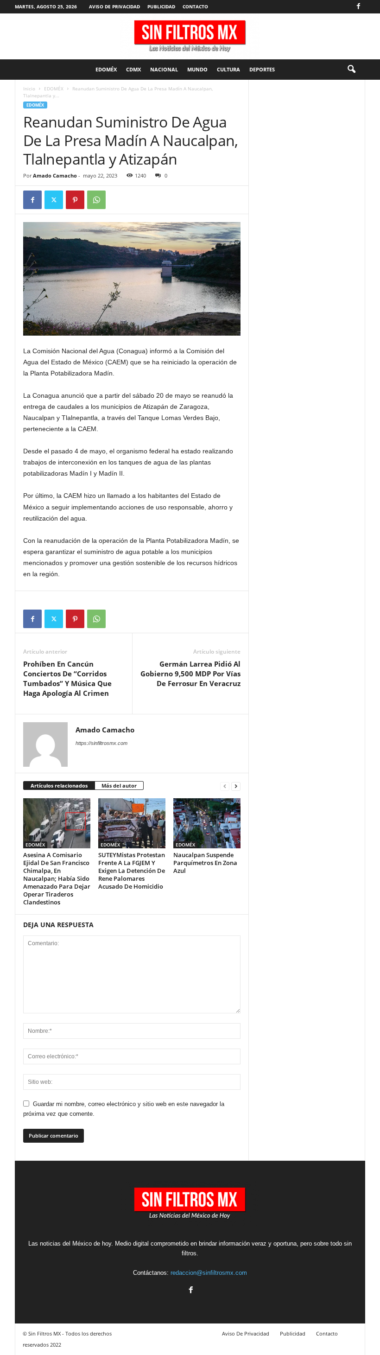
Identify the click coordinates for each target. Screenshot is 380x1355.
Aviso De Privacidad (114, 6)
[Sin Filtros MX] (190, 36)
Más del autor (119, 785)
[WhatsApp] (96, 200)
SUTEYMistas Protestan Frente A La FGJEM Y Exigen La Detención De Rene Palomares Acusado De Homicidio (131, 871)
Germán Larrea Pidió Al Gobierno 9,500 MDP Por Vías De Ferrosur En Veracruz (190, 673)
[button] (351, 69)
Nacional (164, 69)
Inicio (29, 88)
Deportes (262, 69)
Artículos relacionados (59, 785)
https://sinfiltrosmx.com (101, 743)
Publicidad (161, 6)
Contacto (195, 6)
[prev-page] (224, 786)
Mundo (197, 69)
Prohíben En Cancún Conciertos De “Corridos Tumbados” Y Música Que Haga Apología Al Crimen (67, 678)
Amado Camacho (55, 175)
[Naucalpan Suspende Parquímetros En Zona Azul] (207, 823)
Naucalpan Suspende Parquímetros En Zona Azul (205, 863)
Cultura (228, 69)
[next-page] (236, 786)
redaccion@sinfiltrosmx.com (209, 1272)
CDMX (133, 69)
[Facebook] (358, 6)
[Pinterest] (75, 200)
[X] (53, 200)
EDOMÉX (106, 69)
